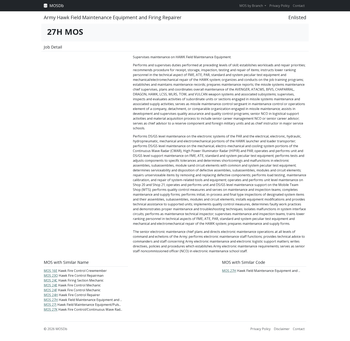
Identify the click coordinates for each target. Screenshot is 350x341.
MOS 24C (51, 280)
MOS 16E (50, 270)
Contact (299, 5)
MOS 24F (50, 290)
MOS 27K (51, 309)
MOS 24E (50, 285)
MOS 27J (50, 304)
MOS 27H (51, 300)
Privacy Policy (279, 5)
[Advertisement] (86, 83)
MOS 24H (51, 295)
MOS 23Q (51, 275)
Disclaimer (282, 329)
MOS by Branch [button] (251, 5)
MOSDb (56, 5)
